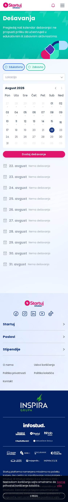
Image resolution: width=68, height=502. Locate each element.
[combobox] (32, 77)
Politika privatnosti (14, 373)
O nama (8, 365)
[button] (34, 324)
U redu (34, 495)
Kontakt (8, 381)
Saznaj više (61, 483)
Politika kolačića (44, 373)
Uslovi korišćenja (44, 365)
